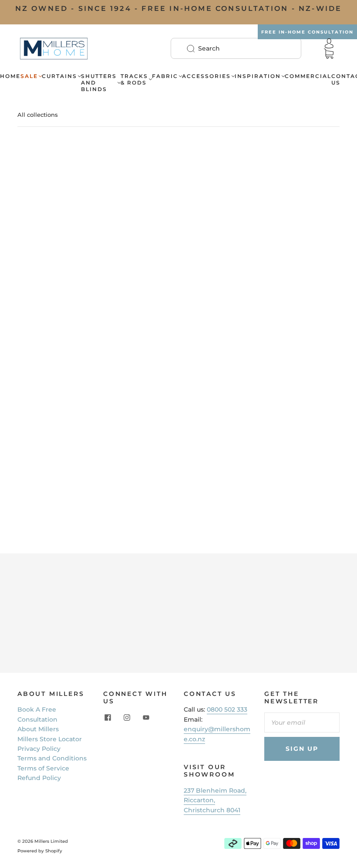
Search (209, 48)
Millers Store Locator (49, 739)
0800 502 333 (227, 709)
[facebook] (107, 717)
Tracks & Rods (134, 79)
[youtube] (145, 717)
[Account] (329, 43)
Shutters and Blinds (99, 82)
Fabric (165, 76)
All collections (37, 114)
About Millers (38, 729)
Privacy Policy (39, 749)
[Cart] (329, 54)
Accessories (206, 76)
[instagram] (126, 717)
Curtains (59, 76)
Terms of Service (43, 768)
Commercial (308, 76)
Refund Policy (39, 778)
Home (10, 76)
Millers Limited (51, 841)
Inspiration (258, 76)
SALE (29, 76)
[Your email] (302, 722)
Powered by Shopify (39, 851)
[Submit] (196, 48)
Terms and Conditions (52, 758)
